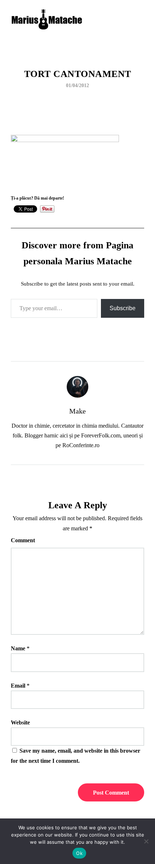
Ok (79, 853)
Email (18, 686)
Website (20, 722)
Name (18, 648)
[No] (146, 841)
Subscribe (123, 308)
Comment (23, 540)
